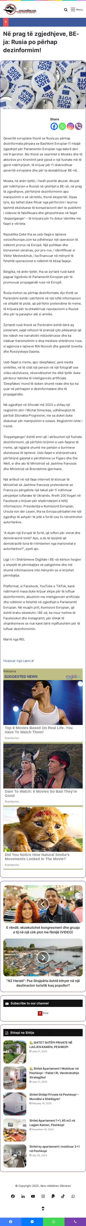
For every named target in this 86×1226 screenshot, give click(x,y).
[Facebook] (54, 126)
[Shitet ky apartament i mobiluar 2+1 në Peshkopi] (14, 1156)
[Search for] (66, 11)
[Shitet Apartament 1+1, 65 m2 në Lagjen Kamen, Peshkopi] (14, 1130)
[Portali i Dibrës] (20, 9)
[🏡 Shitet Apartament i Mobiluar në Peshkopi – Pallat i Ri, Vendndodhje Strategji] (14, 1078)
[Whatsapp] (62, 126)
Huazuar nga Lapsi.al (18, 661)
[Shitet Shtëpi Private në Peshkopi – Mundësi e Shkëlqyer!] (14, 1104)
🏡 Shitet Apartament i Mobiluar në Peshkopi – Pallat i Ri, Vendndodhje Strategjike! (54, 1073)
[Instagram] (70, 126)
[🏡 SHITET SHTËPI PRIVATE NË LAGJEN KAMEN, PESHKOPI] (14, 1052)
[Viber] (78, 126)
